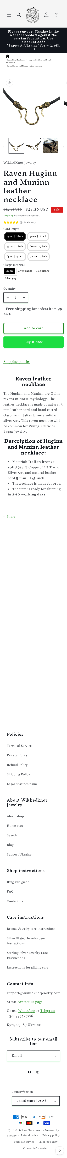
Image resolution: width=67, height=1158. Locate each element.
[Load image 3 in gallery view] (50, 145)
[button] (9, 15)
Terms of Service (19, 746)
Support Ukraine (19, 855)
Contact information (35, 1148)
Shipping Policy (18, 774)
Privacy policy (51, 1135)
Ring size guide (18, 882)
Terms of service (24, 1142)
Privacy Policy (17, 755)
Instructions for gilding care (27, 968)
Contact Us (15, 901)
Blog (10, 845)
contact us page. (30, 1002)
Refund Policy (17, 765)
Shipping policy (48, 1142)
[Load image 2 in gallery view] (33, 145)
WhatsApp (26, 1011)
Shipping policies (16, 362)
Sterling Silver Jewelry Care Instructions (27, 955)
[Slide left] (4, 147)
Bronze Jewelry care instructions (31, 929)
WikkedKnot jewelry (31, 1130)
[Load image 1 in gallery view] (16, 145)
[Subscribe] (55, 1056)
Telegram (47, 1011)
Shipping (8, 215)
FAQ (10, 892)
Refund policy (29, 1135)
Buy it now (33, 342)
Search (12, 835)
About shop (15, 816)
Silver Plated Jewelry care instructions (26, 940)
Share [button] (11, 517)
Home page (15, 826)
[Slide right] (63, 147)
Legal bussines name (22, 784)
